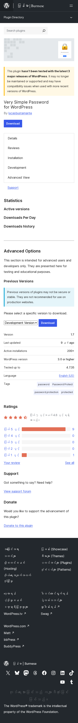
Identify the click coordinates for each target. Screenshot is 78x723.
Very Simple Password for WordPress (26, 104)
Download (13, 123)
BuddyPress (14, 646)
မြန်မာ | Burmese (25, 663)
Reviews (14, 148)
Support (13, 187)
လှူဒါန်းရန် (50, 607)
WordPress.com (17, 626)
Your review (12, 463)
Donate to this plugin (18, 525)
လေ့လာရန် (10, 593)
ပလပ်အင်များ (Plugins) (56, 563)
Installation (15, 158)
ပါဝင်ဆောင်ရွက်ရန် (54, 593)
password (43, 384)
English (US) (66, 375)
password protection (46, 392)
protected (67, 392)
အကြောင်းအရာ (11, 549)
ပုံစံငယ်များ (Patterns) (56, 569)
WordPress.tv (15, 614)
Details (12, 138)
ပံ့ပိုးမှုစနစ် (13, 600)
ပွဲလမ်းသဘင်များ (51, 600)
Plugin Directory (14, 17)
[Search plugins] (44, 30)
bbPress (11, 640)
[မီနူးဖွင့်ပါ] (72, 5)
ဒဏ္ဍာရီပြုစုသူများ (16, 607)
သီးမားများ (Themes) (52, 556)
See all (69, 463)
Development (17, 167)
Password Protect (62, 384)
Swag (46, 614)
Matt (9, 633)
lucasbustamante (20, 113)
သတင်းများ (10, 556)
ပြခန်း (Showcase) (54, 549)
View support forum (17, 491)
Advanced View (19, 177)
